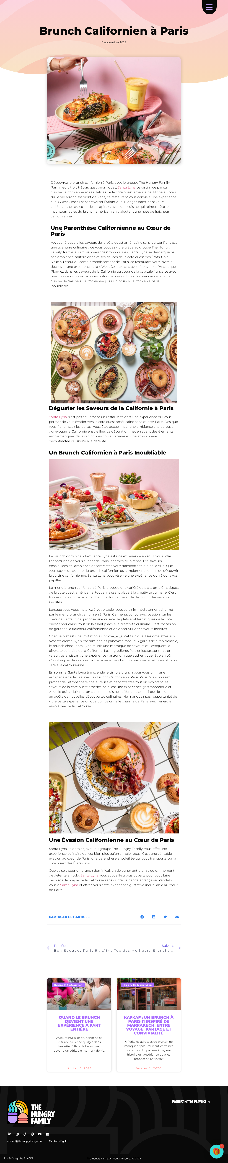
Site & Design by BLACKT (18, 1158)
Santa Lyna (127, 187)
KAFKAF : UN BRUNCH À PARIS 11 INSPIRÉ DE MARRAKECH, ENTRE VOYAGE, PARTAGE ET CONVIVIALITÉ (148, 1025)
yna (75, 885)
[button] (142, 917)
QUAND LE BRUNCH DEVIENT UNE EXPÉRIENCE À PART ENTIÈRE (79, 1023)
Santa (64, 885)
